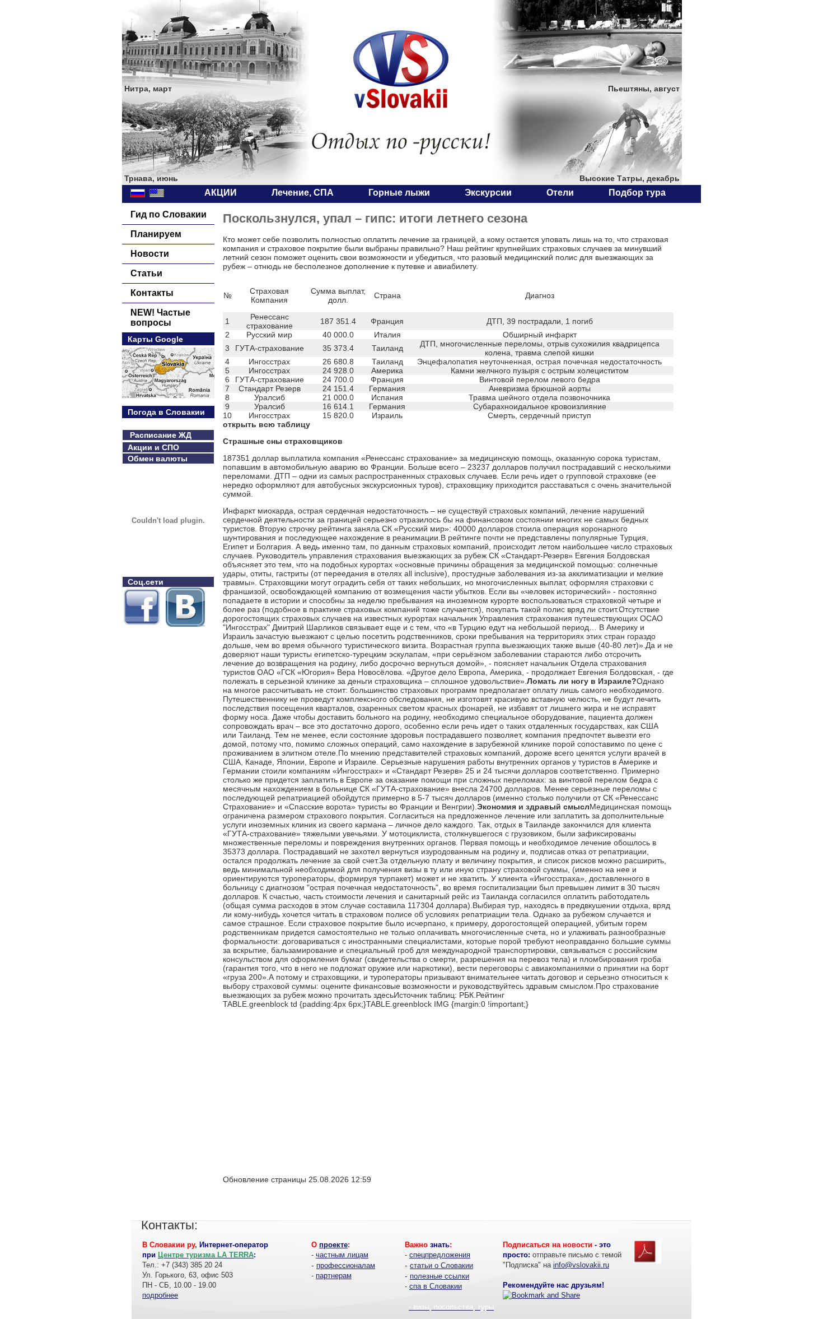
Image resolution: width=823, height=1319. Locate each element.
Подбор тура (637, 192)
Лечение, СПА (303, 192)
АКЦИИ (220, 192)
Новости (149, 253)
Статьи (146, 273)
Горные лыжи (399, 192)
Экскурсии (488, 192)
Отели (560, 192)
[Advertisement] (317, 1086)
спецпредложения (439, 1255)
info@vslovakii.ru (581, 1265)
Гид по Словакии (168, 214)
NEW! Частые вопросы (160, 317)
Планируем (155, 234)
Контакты (152, 293)
